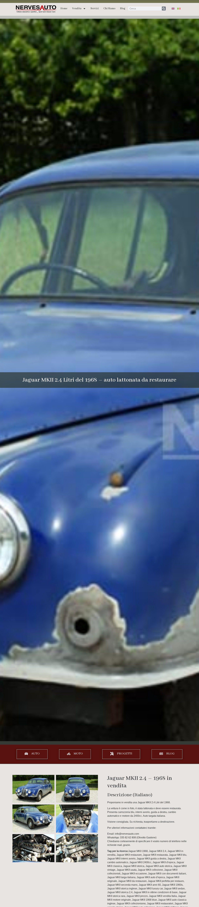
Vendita (76, 8)
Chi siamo (109, 8)
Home (63, 8)
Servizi (94, 8)
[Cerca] (164, 8)
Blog (122, 8)
